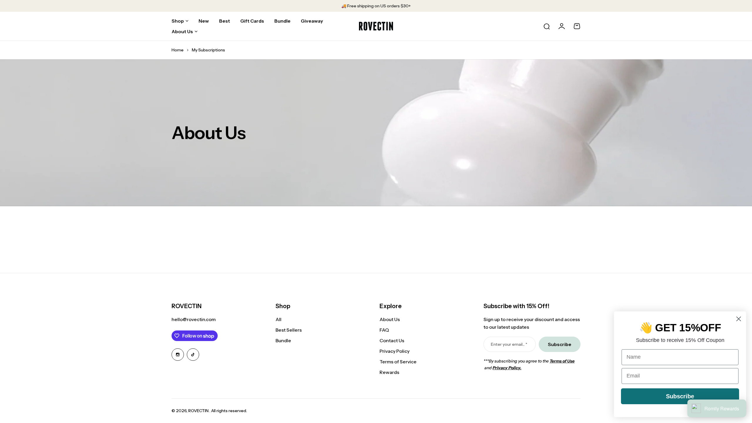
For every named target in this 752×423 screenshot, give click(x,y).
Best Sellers (289, 330)
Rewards (389, 372)
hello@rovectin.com (194, 319)
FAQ (384, 330)
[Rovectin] (376, 26)
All (278, 319)
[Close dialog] (738, 319)
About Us (182, 31)
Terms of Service (398, 362)
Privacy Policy (394, 351)
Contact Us (392, 340)
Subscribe (680, 396)
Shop (178, 21)
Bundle (283, 340)
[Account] (561, 26)
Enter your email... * (509, 344)
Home (178, 50)
